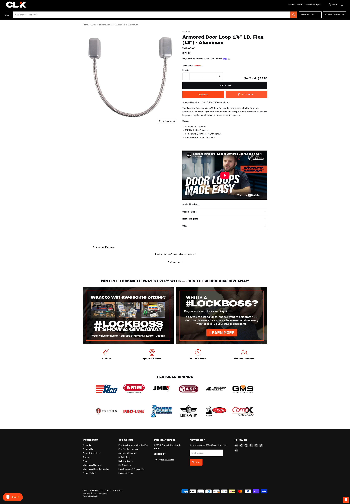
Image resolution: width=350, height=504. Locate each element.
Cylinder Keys (124, 457)
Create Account (96, 490)
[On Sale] (106, 355)
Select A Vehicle (307, 15)
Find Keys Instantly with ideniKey (133, 445)
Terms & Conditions (91, 453)
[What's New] (198, 355)
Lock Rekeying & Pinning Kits (131, 469)
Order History (117, 490)
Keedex (186, 31)
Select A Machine (332, 15)
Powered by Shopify (90, 496)
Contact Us (88, 449)
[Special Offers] (152, 355)
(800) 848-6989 (167, 459)
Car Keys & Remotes (127, 453)
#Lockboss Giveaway (92, 465)
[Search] (293, 14)
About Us (87, 445)
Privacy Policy (89, 473)
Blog (85, 461)
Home (85, 24)
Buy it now (203, 94)
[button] (332, 4)
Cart (107, 490)
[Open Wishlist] (346, 500)
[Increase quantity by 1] (219, 76)
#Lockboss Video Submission (96, 469)
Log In (85, 490)
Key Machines (124, 465)
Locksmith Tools (125, 473)
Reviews (86, 457)
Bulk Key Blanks (125, 461)
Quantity (185, 70)
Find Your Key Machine (128, 449)
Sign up (196, 461)
